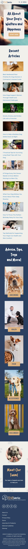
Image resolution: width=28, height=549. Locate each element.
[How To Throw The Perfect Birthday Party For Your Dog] (13, 207)
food (14, 364)
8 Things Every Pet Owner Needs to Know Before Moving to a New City (12, 176)
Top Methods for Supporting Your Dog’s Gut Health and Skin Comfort (12, 235)
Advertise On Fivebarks (9, 523)
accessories (14, 398)
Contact (4, 515)
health (14, 329)
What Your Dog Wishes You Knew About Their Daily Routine (12, 196)
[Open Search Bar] (19, 2)
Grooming (14, 295)
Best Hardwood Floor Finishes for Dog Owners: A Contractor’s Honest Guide (12, 77)
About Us (5, 512)
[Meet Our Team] (14, 454)
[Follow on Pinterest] (7, 506)
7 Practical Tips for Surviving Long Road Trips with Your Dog (12, 155)
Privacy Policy (6, 517)
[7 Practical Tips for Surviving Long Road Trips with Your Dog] (13, 145)
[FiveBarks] (6, 2)
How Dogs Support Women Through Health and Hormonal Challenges (12, 97)
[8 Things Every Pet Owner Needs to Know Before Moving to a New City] (13, 166)
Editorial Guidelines (7, 526)
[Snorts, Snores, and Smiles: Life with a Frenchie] (13, 108)
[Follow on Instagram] (3, 506)
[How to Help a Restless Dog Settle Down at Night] (13, 126)
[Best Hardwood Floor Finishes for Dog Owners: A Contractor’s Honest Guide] (13, 67)
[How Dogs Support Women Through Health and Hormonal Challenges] (13, 87)
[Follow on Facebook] (11, 506)
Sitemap (4, 528)
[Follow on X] (15, 506)
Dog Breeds (14, 433)
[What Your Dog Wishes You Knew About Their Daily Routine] (13, 186)
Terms (4, 520)
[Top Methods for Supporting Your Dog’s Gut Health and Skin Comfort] (13, 225)
